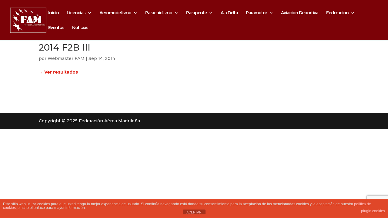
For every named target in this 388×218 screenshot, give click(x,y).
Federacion (337, 13)
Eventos (56, 27)
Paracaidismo (158, 13)
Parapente (196, 13)
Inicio (53, 13)
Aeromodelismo (115, 13)
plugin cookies (373, 211)
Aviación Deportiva (299, 13)
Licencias (76, 13)
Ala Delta (229, 13)
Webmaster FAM (66, 58)
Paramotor (256, 13)
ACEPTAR (194, 212)
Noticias (80, 27)
